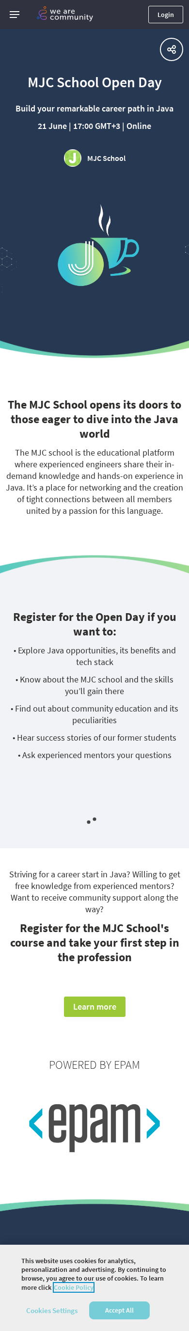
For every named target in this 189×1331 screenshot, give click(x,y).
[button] (14, 14)
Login (166, 14)
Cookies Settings (52, 1310)
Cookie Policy (74, 1287)
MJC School (106, 158)
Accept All (119, 1310)
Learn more (94, 1006)
